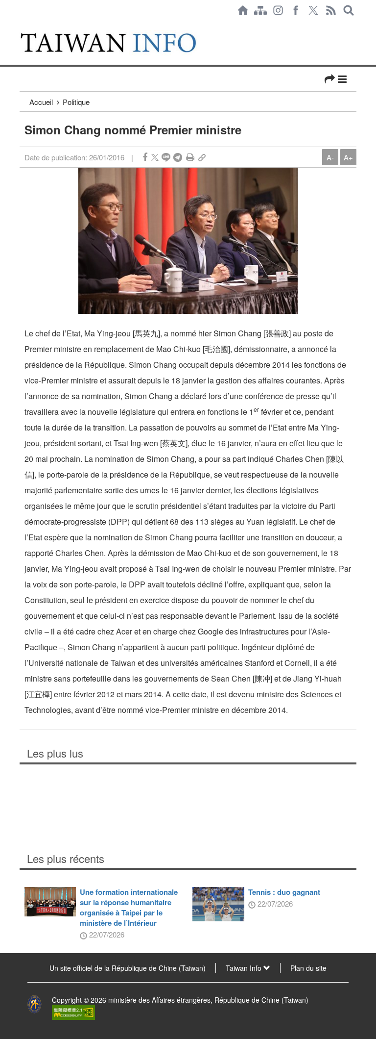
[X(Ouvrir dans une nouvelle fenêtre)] (313, 10)
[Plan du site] (260, 10)
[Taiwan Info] (119, 42)
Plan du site (308, 968)
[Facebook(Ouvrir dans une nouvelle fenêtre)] (296, 10)
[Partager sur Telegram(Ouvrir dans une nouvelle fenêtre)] (178, 157)
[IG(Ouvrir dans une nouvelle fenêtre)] (278, 10)
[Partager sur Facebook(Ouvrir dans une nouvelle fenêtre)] (145, 157)
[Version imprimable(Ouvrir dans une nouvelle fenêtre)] (190, 157)
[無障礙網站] (73, 1011)
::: (22, 25)
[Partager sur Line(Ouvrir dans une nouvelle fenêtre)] (166, 157)
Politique (76, 102)
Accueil (41, 102)
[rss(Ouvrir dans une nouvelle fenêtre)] (331, 10)
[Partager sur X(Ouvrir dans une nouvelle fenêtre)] (155, 157)
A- (330, 157)
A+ (348, 157)
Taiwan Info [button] (244, 968)
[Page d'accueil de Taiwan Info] (243, 10)
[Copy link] (202, 157)
